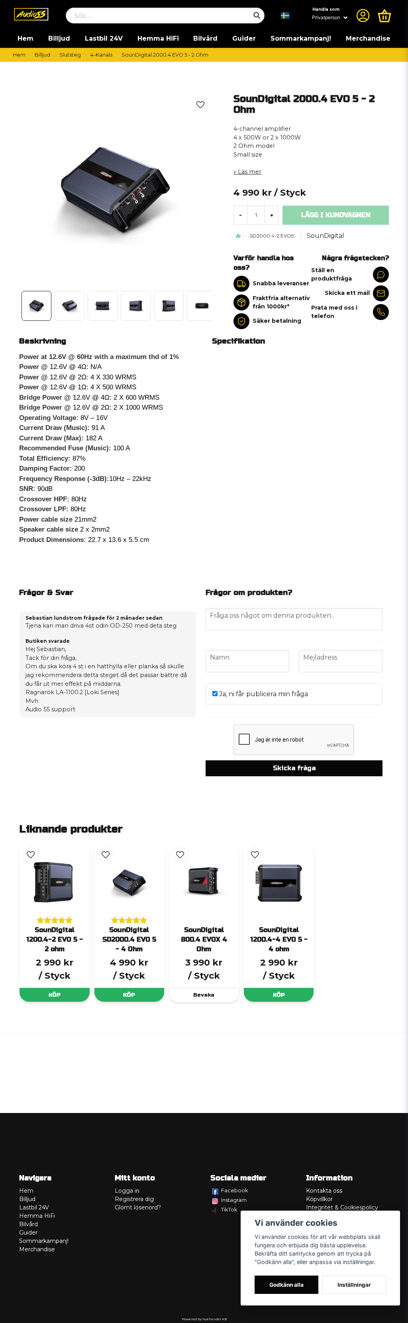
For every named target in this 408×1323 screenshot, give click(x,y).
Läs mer (249, 171)
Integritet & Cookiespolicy (342, 1207)
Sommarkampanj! (301, 38)
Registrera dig (134, 1199)
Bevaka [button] (203, 994)
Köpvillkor (319, 1199)
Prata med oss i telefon (334, 312)
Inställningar (354, 1285)
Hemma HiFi (158, 38)
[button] (285, 15)
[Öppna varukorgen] (384, 16)
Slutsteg (70, 55)
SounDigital (325, 235)
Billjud (59, 38)
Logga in (127, 1190)
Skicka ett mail (347, 292)
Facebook (234, 1190)
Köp (55, 994)
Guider (244, 38)
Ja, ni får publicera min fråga (263, 694)
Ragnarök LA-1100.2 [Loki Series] (73, 692)
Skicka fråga (294, 768)
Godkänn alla (286, 1285)
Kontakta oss (324, 1190)
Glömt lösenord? (138, 1207)
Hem (25, 38)
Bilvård (205, 38)
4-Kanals (101, 55)
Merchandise (368, 38)
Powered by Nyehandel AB (204, 1319)
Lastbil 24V (104, 38)
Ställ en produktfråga (331, 274)
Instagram (234, 1200)
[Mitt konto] (363, 16)
